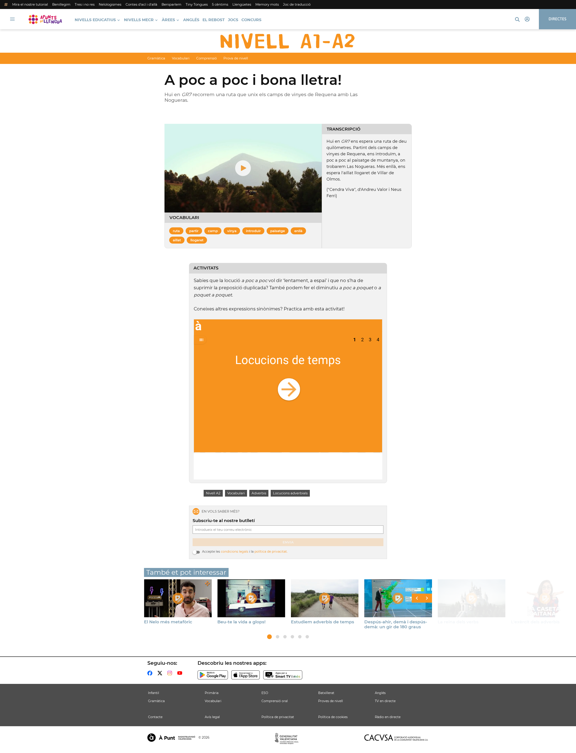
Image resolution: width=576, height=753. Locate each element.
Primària (211, 693)
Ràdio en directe (387, 717)
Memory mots (267, 4)
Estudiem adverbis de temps (322, 622)
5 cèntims (220, 4)
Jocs (233, 20)
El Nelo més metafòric (168, 622)
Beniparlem (171, 4)
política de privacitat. (271, 551)
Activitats (206, 268)
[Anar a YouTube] (180, 673)
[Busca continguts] (517, 20)
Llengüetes (241, 4)
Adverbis (259, 493)
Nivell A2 (213, 493)
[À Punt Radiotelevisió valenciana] (171, 737)
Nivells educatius (95, 20)
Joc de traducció (296, 4)
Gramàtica (156, 58)
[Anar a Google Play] (213, 674)
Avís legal (212, 717)
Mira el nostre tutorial (30, 4)
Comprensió (206, 58)
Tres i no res (84, 4)
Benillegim (61, 4)
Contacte (155, 717)
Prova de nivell (235, 58)
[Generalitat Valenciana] (287, 738)
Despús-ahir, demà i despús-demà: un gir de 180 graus (395, 624)
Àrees (168, 20)
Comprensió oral (274, 701)
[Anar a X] (161, 673)
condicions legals (234, 551)
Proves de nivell (330, 701)
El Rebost (213, 20)
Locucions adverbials (290, 493)
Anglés (191, 20)
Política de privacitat (277, 717)
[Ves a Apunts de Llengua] (45, 19)
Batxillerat (326, 693)
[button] (269, 636)
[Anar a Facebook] (150, 673)
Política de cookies (333, 717)
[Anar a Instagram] (170, 673)
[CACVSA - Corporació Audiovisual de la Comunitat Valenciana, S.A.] (396, 737)
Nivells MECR (139, 20)
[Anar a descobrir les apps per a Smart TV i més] (282, 674)
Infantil (153, 693)
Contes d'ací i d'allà (141, 4)
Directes (557, 19)
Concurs (251, 20)
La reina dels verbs (458, 622)
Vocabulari (180, 58)
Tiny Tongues (197, 4)
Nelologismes (110, 4)
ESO (264, 693)
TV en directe (385, 701)
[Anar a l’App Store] (245, 674)
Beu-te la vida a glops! (241, 622)
